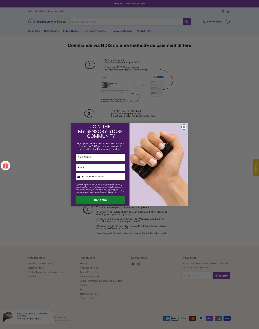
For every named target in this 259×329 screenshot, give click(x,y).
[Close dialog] (184, 127)
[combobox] (80, 176)
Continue (100, 200)
